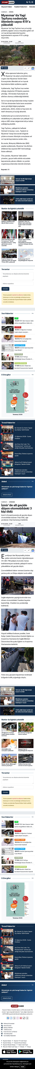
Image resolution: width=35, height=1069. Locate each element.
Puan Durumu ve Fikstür (10, 1031)
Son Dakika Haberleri (10, 1035)
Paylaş (5, 68)
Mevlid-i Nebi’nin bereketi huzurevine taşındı (23, 367)
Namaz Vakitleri (8, 1027)
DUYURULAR (18, 354)
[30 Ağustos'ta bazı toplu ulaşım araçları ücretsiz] (9, 727)
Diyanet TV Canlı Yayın (20, 1041)
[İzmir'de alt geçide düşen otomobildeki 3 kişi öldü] (17, 537)
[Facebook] (11, 1018)
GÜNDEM (17, 327)
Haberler (4, 12)
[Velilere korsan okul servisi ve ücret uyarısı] (26, 758)
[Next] (7, 1018)
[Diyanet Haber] (8, 2)
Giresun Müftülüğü (20, 363)
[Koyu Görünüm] (27, 2)
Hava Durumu (7, 1025)
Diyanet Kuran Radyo (20, 1043)
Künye (29, 1046)
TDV (16, 318)
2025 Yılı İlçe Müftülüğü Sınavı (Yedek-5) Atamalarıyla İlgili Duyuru (23, 358)
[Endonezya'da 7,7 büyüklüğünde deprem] (26, 253)
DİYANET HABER (19, 336)
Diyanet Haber (6, 7)
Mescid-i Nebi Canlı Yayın (10, 1046)
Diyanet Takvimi (19, 345)
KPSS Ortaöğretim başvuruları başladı (22, 340)
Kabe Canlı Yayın (23, 1044)
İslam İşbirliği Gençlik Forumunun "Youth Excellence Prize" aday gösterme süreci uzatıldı (9, 242)
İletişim (22, 1046)
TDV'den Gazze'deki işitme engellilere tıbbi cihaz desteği (23, 322)
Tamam (22, 1066)
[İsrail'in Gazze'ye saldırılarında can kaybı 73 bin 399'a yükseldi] (9, 253)
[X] (14, 1018)
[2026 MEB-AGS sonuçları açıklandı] (9, 743)
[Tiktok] (24, 1018)
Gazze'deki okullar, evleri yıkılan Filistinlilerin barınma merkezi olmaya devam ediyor (25, 242)
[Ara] (30, 2)
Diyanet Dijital (7, 1041)
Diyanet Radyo (7, 1043)
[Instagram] (17, 1018)
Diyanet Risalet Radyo (9, 1044)
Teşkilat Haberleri (20, 7)
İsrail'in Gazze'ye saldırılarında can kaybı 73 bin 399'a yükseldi (9, 260)
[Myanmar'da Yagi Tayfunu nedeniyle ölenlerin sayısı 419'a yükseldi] (17, 55)
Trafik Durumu (8, 1029)
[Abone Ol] (32, 68)
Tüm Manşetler (8, 1033)
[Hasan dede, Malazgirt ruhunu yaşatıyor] (9, 758)
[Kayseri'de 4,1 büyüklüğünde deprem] (26, 743)
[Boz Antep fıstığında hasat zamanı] (26, 727)
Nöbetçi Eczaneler (9, 1023)
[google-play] (26, 1052)
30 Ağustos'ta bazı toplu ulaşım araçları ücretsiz (23, 331)
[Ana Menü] (32, 2)
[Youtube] (20, 1018)
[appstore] (10, 1052)
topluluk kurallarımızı (18, 295)
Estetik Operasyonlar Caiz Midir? (23, 349)
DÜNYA (11, 12)
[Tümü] (32, 313)
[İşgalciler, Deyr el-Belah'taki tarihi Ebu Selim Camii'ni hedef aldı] (26, 216)
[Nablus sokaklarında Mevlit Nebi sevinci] (9, 216)
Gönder (5, 289)
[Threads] (27, 1018)
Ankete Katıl (7, 495)
